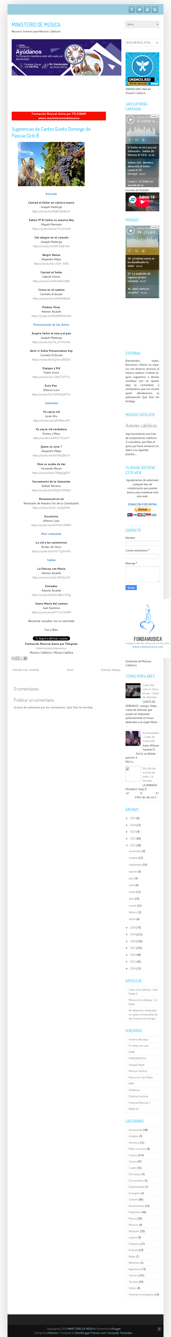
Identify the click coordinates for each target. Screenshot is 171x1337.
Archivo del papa (138, 1039)
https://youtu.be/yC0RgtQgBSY (51, 473)
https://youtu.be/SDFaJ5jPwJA (51, 246)
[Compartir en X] (21, 658)
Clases (133, 1161)
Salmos (133, 1275)
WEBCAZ (134, 1109)
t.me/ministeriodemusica (51, 648)
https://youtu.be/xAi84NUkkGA (51, 298)
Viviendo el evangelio (141, 1294)
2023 (133, 831)
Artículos (134, 1142)
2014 (133, 968)
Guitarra (133, 1199)
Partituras (134, 1090)
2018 (133, 941)
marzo (132, 905)
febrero (133, 912)
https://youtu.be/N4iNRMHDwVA (51, 316)
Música (133, 1218)
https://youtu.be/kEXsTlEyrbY (51, 438)
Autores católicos (141, 425)
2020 (133, 927)
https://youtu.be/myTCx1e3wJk (51, 229)
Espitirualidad (137, 1187)
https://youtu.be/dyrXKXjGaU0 (51, 577)
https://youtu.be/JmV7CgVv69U (51, 551)
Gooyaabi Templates (120, 1333)
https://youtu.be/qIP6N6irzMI (51, 420)
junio (132, 885)
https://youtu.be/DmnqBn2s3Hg (51, 595)
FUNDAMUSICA (137, 1058)
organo (133, 1237)
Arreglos (134, 1136)
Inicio (70, 670)
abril (131, 899)
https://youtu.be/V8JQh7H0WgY (51, 490)
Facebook (131, 9)
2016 (133, 955)
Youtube (147, 9)
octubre (133, 858)
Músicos (133, 1225)
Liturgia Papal (137, 1065)
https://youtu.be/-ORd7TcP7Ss (51, 377)
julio (131, 878)
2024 (133, 825)
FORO (132, 1052)
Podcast (133, 1250)
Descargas (135, 1174)
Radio (132, 1256)
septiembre (135, 864)
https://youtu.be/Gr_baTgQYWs (51, 508)
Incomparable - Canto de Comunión (151, 737)
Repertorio (135, 1269)
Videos (133, 1288)
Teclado (133, 1282)
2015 (133, 961)
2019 (133, 934)
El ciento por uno (139, 1045)
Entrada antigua (110, 670)
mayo (132, 892)
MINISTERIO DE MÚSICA (36, 24)
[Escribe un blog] (17, 658)
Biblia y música (137, 1149)
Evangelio (134, 1193)
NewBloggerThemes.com (90, 1333)
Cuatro (133, 1168)
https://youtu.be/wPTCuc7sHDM (51, 612)
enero (132, 919)
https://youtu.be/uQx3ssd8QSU (51, 359)
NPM (131, 1083)
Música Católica (138, 1071)
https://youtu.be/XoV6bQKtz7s (51, 455)
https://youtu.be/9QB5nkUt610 (51, 211)
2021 (133, 845)
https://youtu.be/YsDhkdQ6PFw (51, 394)
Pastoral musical (138, 1096)
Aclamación (136, 1130)
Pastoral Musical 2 (139, 1103)
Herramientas (136, 1206)
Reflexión (134, 1263)
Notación (134, 1231)
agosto (133, 871)
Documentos (136, 1180)
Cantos (133, 1155)
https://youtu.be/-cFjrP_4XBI (51, 263)
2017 (133, 948)
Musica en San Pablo (141, 1077)
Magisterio (135, 1212)
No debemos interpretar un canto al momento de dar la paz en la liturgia (143, 1014)
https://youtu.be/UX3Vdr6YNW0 (51, 525)
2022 (133, 838)
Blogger (116, 1329)
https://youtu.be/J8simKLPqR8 (51, 281)
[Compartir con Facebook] (25, 658)
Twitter (139, 9)
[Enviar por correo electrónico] (13, 658)
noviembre (135, 851)
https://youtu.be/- (51, 342)
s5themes (52, 1333)
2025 (133, 818)
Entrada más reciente (26, 670)
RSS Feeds (155, 9)
